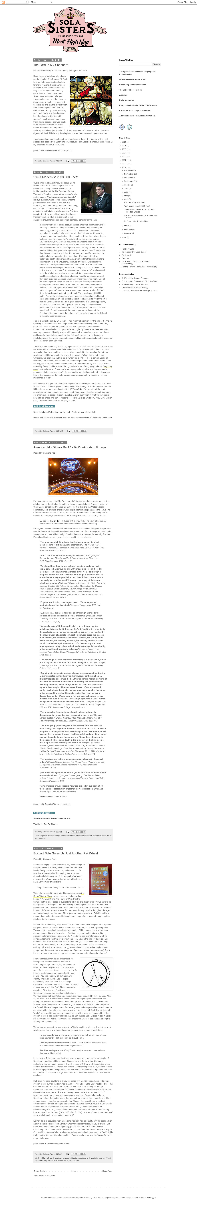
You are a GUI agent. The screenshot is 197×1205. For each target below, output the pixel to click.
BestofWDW (50, 804)
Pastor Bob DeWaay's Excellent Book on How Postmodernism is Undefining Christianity (72, 418)
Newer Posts (39, 1171)
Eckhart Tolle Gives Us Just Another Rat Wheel (65, 853)
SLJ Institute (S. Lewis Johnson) (135, 284)
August (127, 185)
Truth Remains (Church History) (135, 288)
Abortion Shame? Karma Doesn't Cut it (51, 818)
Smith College (75, 589)
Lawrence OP (51, 150)
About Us (123, 95)
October (127, 178)
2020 (124, 142)
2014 (124, 153)
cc (71, 150)
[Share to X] (78, 161)
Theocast (125, 258)
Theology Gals (128, 249)
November (128, 174)
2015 (124, 149)
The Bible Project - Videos (130, 90)
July (126, 188)
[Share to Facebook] (81, 161)
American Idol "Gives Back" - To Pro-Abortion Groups (69, 447)
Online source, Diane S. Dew (53, 796)
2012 (124, 160)
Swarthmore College (61, 707)
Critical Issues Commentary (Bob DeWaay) (139, 281)
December (128, 170)
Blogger (152, 1198)
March (127, 226)
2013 (124, 156)
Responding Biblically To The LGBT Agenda (138, 105)
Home (73, 1171)
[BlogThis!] (75, 161)
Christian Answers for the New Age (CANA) (139, 291)
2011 (124, 164)
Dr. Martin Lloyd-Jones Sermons (135, 278)
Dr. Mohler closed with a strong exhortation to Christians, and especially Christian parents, (55, 211)
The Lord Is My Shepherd (50, 65)
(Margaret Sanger (68, 545)
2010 (124, 167)
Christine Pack (49, 453)
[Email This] (72, 161)
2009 (124, 237)
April (126, 199)
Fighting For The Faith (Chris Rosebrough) (139, 267)
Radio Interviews (126, 100)
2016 (124, 146)
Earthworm (50, 1144)
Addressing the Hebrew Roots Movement (137, 116)
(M (61, 583)
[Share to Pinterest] (84, 161)
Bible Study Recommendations (132, 85)
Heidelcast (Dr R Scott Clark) (134, 252)
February (128, 229)
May (126, 196)
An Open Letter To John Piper (136, 221)
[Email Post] (68, 161)
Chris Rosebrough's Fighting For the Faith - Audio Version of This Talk (64, 412)
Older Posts (107, 1171)
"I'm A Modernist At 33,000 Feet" (55, 177)
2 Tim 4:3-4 (76, 389)
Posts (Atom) (50, 1175)
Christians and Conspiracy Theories (135, 111)
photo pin (65, 150)
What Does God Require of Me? (133, 79)
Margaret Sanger (98, 528)
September (129, 181)
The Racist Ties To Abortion (45, 824)
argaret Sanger (69, 583)
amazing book (85, 242)
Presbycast (126, 255)
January (127, 233)
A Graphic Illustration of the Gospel (134, 72)
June (126, 192)
